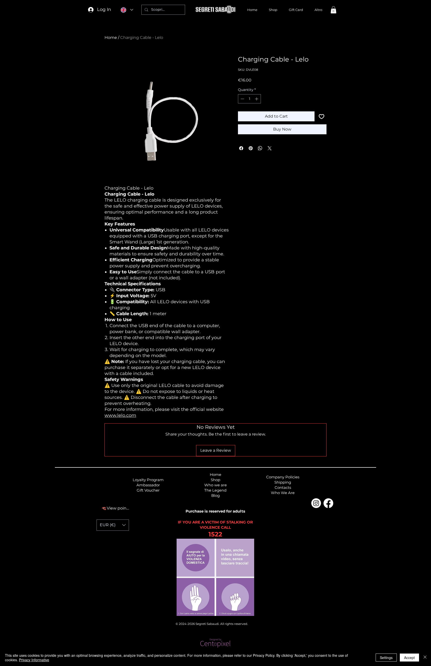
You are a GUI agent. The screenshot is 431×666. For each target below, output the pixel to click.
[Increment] (257, 98)
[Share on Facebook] (241, 148)
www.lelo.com (120, 415)
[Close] (425, 657)
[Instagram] (316, 503)
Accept (409, 657)
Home (111, 37)
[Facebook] (328, 503)
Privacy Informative (34, 659)
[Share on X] (270, 148)
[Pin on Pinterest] (251, 148)
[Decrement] (242, 98)
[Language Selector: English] (127, 9)
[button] (333, 9)
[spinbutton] (249, 98)
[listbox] (113, 525)
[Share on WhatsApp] (260, 148)
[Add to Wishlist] (321, 116)
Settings (386, 657)
